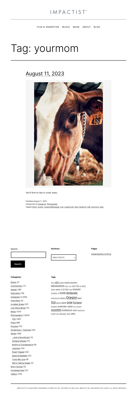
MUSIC (66, 27)
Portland (77, 302)
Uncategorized (17, 370)
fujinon (53, 289)
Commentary (17, 286)
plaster (63, 303)
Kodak (63, 293)
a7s (57, 282)
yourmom (95, 207)
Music (13, 311)
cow (61, 207)
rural (74, 306)
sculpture (78, 306)
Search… (15, 249)
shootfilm (56, 309)
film (77, 286)
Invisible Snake (17, 304)
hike (66, 289)
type (57, 314)
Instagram (42, 204)
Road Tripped (18, 352)
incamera (54, 293)
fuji (80, 286)
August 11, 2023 (45, 73)
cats (70, 286)
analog (67, 282)
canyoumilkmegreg (51, 207)
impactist (77, 289)
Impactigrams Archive (101, 254)
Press (13, 323)
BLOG (97, 27)
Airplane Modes (19, 341)
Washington (62, 314)
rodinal (70, 306)
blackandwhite (57, 286)
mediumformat (55, 298)
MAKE (76, 27)
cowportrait (69, 207)
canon (66, 286)
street (75, 310)
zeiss (101, 207)
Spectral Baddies (19, 356)
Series (13, 333)
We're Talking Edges (21, 363)
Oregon (71, 297)
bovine (40, 207)
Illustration (15, 293)
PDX (53, 302)
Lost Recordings (18, 308)
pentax (58, 303)
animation (73, 282)
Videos (14, 374)
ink (58, 293)
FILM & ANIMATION (48, 27)
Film (14, 319)
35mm (34, 207)
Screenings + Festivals (21, 330)
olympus (63, 298)
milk (88, 207)
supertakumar (81, 310)
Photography (52, 204)
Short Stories (17, 367)
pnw (69, 302)
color (74, 286)
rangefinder (62, 306)
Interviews (15, 301)
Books (13, 282)
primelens (54, 306)
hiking (70, 289)
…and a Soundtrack (21, 337)
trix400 (53, 314)
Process (14, 326)
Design (14, 289)
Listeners (16, 348)
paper (80, 298)
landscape (71, 292)
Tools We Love (18, 359)
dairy (76, 207)
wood (68, 314)
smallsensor (67, 310)
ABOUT (87, 27)
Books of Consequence (22, 345)
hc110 (63, 289)
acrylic (61, 282)
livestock (82, 207)
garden (58, 289)
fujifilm (84, 286)
